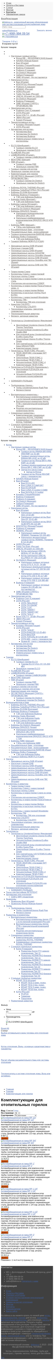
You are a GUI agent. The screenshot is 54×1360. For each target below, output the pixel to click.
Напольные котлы (20, 80)
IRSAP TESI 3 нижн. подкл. (33, 987)
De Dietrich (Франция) (26, 73)
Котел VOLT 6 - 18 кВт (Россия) (30, 115)
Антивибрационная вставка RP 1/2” (17, 1120)
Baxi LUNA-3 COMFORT (32, 485)
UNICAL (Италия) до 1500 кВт (29, 96)
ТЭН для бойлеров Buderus (29, 197)
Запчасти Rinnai (33, 472)
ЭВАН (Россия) (23, 118)
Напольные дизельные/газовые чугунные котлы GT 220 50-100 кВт (36, 569)
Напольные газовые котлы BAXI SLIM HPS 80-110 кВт (36, 523)
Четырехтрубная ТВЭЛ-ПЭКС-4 (31, 362)
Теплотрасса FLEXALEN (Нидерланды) (30, 367)
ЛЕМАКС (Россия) (24, 89)
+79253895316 (11, 37)
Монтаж (9, 10)
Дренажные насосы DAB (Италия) (27, 246)
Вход (3, 19)
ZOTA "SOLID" (27, 630)
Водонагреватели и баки (16, 185)
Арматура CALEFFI (20, 304)
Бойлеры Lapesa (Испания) (24, 204)
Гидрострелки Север (20, 272)
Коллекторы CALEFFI (26, 307)
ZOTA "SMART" (28, 610)
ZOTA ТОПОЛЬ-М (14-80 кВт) (34, 637)
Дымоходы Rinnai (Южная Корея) (26, 904)
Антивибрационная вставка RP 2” (17, 1237)
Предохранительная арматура (25, 314)
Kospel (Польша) (24, 120)
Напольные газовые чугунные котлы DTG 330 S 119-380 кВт (35, 579)
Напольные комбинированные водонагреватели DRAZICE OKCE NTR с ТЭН (34, 220)
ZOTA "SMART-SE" (30, 612)
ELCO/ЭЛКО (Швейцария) (20, 1022)
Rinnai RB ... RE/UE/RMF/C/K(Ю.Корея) (34, 58)
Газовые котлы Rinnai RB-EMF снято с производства (35, 475)
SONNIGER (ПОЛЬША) (22, 381)
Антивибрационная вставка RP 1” (17, 1166)
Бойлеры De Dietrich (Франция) (25, 209)
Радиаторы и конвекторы (16, 392)
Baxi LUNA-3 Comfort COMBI (34, 490)
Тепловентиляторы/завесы (17, 379)
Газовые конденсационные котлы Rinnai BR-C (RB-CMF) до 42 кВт (36, 466)
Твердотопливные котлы (23, 122)
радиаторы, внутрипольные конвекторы (24, 1319)
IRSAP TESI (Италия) (26, 431)
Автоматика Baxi (24, 132)
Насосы (9, 244)
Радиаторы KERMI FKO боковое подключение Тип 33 (36, 975)
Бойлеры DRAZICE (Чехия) (24, 211)
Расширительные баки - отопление (27, 230)
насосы (45, 1320)
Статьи (9, 8)
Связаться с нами (30, 1281)
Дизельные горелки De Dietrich (30, 183)
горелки (21, 1318)
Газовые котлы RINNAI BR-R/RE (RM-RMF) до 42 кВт (36, 453)
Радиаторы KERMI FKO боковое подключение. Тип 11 (36, 957)
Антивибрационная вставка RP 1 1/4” (18, 1191)
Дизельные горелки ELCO (28, 150)
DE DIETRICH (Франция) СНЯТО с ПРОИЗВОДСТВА (27, 177)
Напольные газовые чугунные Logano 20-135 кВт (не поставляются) (35, 587)
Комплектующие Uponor (27, 348)
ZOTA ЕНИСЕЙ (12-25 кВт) (33, 632)
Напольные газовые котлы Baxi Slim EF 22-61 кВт (36, 518)
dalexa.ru (35, 1345)
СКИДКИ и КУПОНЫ (15, 1295)
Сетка (15, 1111)
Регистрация (12, 19)
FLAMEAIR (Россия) (20, 153)
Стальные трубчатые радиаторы (27, 429)
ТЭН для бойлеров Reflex (28, 239)
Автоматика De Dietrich (27, 134)
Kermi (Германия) (24, 427)
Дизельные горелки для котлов (25, 171)
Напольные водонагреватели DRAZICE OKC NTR (30, 214)
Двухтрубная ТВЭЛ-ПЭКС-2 (29, 360)
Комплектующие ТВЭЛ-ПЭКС (29, 365)
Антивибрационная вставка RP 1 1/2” (18, 1214)
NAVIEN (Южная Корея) (27, 61)
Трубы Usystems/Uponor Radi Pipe (32, 388)
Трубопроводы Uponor (22, 385)
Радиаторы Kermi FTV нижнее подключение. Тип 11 (35, 952)
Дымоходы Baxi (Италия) (22, 901)
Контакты (10, 1307)
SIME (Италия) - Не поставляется (31, 77)
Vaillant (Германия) (25, 75)
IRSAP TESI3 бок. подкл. (32, 989)
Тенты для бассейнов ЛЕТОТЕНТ (21, 892)
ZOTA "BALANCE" (29, 603)
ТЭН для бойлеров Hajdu (28, 202)
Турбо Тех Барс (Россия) (27, 94)
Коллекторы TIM (19, 300)
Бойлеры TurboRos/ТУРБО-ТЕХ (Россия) (30, 190)
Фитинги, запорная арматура (24, 316)
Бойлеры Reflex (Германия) (24, 237)
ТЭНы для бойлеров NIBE (28, 227)
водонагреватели (9, 1318)
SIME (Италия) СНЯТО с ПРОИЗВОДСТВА (27, 104)
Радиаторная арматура (22, 436)
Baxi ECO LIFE (28, 483)
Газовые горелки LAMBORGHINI (31, 157)
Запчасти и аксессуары (32, 470)
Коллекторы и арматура (16, 269)
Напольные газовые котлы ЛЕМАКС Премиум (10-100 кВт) (35, 534)
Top (2, 1358)
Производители (13, 1309)
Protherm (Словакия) (25, 70)
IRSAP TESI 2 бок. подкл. (32, 985)
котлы (47, 1315)
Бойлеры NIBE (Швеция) (23, 225)
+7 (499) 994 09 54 (17, 33)
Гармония (25, 996)
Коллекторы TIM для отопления (30, 302)
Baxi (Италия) (22, 63)
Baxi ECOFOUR (28, 488)
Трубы (8, 383)
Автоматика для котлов (22, 129)
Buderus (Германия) (25, 68)
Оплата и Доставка (15, 5)
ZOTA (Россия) (23, 113)
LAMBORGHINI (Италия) (23, 155)
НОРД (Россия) (23, 92)
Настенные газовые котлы (24, 56)
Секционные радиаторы (23, 413)
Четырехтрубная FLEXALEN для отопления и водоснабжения (31, 375)
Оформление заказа (15, 14)
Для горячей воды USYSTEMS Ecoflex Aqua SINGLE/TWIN (34, 345)
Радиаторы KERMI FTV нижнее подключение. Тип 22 (35, 961)
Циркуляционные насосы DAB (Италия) (29, 258)
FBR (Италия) (18, 162)
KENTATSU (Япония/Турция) (29, 84)
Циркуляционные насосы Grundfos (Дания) (31, 255)
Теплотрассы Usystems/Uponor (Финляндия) (31, 833)
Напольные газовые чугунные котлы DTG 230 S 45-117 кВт (35, 575)
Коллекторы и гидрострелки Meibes (27, 290)
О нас (8, 3)
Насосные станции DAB (22, 248)
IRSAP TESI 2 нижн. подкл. (33, 983)
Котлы (8, 54)
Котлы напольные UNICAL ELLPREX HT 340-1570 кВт (33, 556)
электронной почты (16, 1336)
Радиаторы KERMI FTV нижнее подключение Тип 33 (35, 970)
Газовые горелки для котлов (24, 169)
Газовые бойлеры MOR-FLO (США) (27, 241)
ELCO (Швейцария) (20, 146)
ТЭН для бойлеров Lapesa (28, 206)
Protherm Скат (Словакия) (28, 110)
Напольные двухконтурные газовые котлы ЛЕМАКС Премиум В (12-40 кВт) (37, 539)
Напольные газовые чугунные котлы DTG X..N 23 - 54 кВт (35, 563)
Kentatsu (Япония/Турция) (28, 125)
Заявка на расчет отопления (19, 1302)
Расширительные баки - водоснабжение (29, 232)
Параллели (26, 998)
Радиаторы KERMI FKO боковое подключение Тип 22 (36, 966)
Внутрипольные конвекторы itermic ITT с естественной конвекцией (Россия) (34, 398)
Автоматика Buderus (25, 136)
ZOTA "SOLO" (27, 614)
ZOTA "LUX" (26, 607)
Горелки (9, 143)
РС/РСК (25, 994)
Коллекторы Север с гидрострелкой (27, 274)
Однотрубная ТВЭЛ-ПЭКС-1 (29, 358)
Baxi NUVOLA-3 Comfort (32, 492)
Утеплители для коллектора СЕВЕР (27, 283)
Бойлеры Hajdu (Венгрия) (23, 199)
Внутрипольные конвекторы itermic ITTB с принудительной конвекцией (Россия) (32, 403)
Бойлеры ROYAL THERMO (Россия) (27, 188)
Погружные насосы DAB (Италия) (27, 251)
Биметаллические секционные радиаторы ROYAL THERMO (30, 416)
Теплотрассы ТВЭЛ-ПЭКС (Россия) (28, 351)
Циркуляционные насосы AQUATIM (27, 253)
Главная (10, 1089)
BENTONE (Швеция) (20, 160)
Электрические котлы (21, 108)
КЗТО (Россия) (23, 434)
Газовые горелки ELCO (27, 148)
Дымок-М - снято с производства (36, 641)
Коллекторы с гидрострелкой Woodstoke (29, 297)
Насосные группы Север (22, 276)
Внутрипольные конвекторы (24, 395)
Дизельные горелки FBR (27, 167)
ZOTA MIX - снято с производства (36, 639)
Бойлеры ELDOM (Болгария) (24, 192)
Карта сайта (11, 1311)
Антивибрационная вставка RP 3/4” (17, 1143)
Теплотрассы (11, 318)
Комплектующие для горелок (24, 174)
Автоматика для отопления (18, 895)
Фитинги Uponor (23, 390)
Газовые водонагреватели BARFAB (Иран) (31, 234)
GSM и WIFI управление (22, 897)
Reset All (5, 1028)
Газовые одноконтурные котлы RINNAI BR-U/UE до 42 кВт (35, 457)
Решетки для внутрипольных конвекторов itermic (29, 409)
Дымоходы (11, 899)
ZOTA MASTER (28, 635)
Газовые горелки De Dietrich (29, 181)
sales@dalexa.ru (9, 31)
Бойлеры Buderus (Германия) (25, 195)
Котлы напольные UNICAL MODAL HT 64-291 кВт (33, 552)
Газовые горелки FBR (26, 164)
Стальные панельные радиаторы (27, 425)
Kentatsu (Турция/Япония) (28, 65)
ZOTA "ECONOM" (29, 605)
